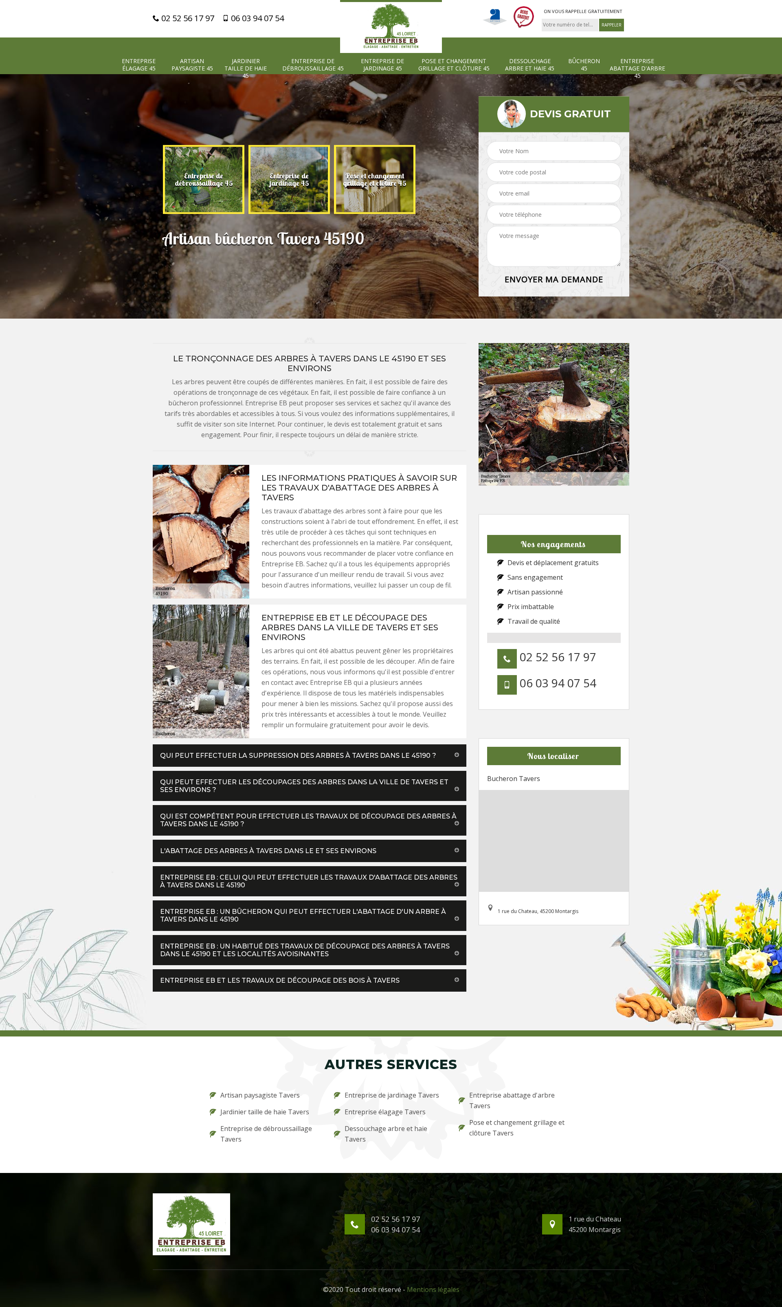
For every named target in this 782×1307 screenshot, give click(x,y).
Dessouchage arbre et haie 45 (529, 64)
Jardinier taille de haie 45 (245, 68)
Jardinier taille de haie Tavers (264, 1111)
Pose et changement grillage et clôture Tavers (517, 1128)
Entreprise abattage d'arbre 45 (637, 68)
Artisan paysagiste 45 (192, 64)
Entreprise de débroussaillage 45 (313, 64)
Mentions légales (433, 1289)
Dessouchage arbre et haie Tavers (386, 1134)
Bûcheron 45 (584, 64)
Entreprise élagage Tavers (385, 1111)
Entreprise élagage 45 (139, 64)
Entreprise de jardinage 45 (382, 64)
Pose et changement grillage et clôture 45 (454, 64)
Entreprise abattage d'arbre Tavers (512, 1100)
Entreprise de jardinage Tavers (392, 1095)
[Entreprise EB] (391, 26)
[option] (225, 179)
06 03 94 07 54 (256, 18)
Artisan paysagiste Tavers (260, 1095)
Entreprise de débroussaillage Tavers (266, 1134)
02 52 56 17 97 (186, 18)
